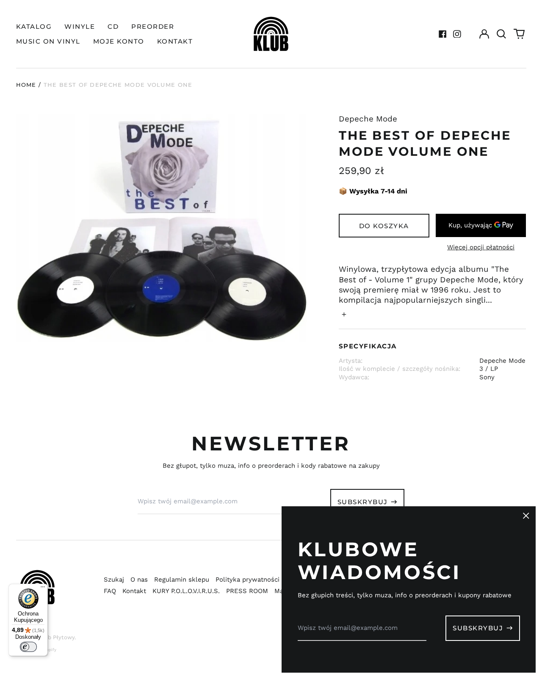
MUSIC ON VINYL (48, 41)
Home (26, 84)
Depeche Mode (368, 119)
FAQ (110, 591)
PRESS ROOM (247, 591)
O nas (139, 579)
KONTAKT (175, 41)
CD (113, 26)
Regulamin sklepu (181, 579)
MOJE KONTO (118, 41)
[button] (502, 34)
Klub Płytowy (57, 637)
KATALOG (34, 26)
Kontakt (134, 591)
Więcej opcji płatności (480, 247)
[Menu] (43, 589)
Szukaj (114, 579)
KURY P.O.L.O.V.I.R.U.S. (186, 591)
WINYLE (79, 26)
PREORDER (152, 26)
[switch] (28, 647)
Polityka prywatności (247, 579)
